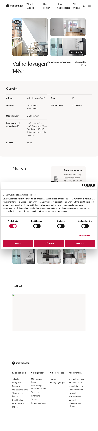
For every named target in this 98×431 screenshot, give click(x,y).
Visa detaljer (84, 235)
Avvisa (18, 243)
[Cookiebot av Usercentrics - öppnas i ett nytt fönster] (84, 185)
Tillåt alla (80, 243)
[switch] (37, 226)
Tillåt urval (49, 243)
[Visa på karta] (49, 312)
